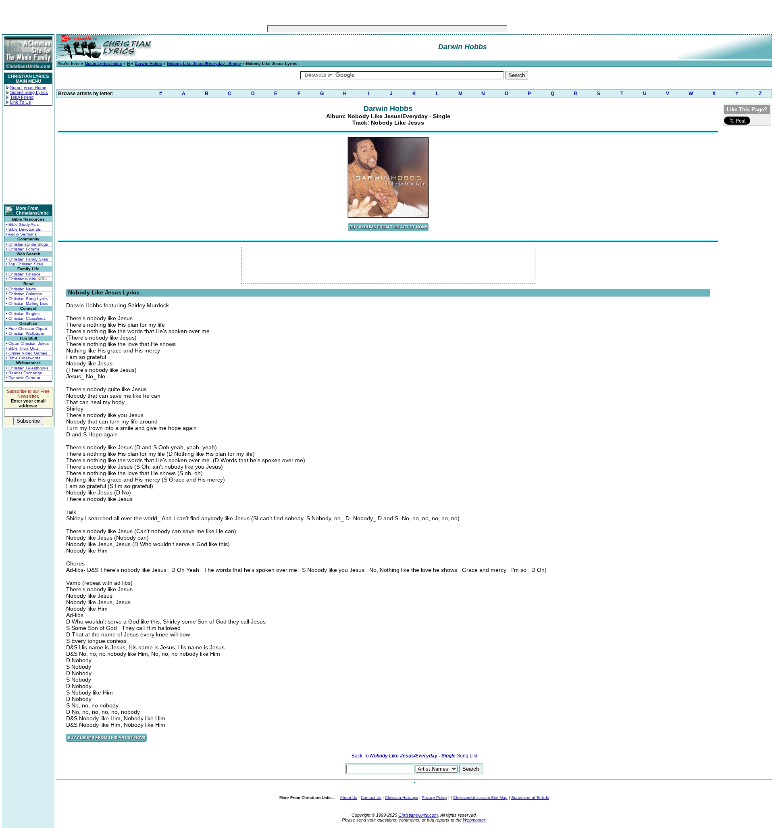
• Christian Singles (23, 313)
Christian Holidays (401, 797)
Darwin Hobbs (148, 63)
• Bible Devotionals (23, 229)
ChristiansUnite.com (418, 815)
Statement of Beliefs (530, 797)
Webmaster (474, 820)
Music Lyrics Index (103, 63)
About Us (348, 797)
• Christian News (21, 289)
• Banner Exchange (24, 373)
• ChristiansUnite (26, 279)
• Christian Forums (23, 249)
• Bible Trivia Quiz (22, 348)
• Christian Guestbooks (27, 368)
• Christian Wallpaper (25, 333)
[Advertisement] (362, 29)
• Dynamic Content (23, 377)
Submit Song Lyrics (29, 92)
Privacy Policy (434, 797)
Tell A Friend (21, 97)
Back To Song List (414, 756)
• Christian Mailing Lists (27, 303)
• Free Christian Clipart (26, 328)
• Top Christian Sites (24, 264)
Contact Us (371, 797)
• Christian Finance (23, 274)
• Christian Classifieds (26, 318)
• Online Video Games (26, 353)
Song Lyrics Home (28, 87)
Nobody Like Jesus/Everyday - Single (204, 63)
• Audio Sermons (21, 234)
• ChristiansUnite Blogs (27, 244)
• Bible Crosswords (23, 358)
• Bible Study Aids (22, 224)
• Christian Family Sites (27, 259)
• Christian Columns (24, 294)
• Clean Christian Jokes (27, 343)
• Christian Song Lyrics (27, 298)
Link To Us (20, 102)
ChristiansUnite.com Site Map (480, 797)
